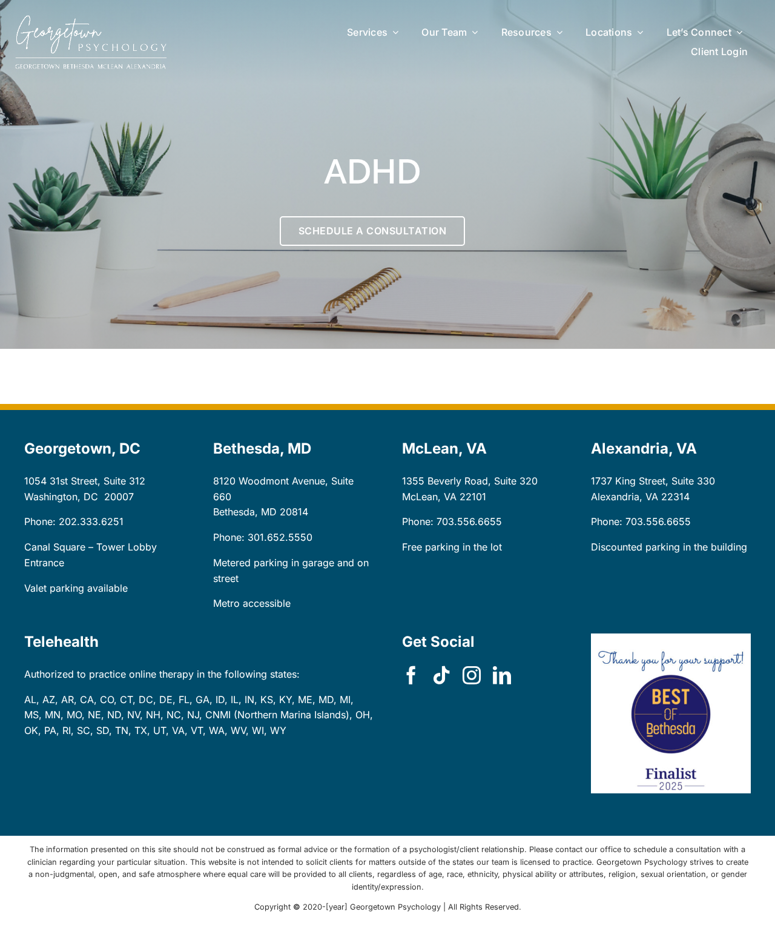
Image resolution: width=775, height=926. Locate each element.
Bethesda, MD (245, 512)
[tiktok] (441, 675)
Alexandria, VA (624, 497)
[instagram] (472, 675)
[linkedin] (502, 675)
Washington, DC (61, 497)
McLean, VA (429, 497)
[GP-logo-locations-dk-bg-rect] (91, 20)
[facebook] (411, 675)
